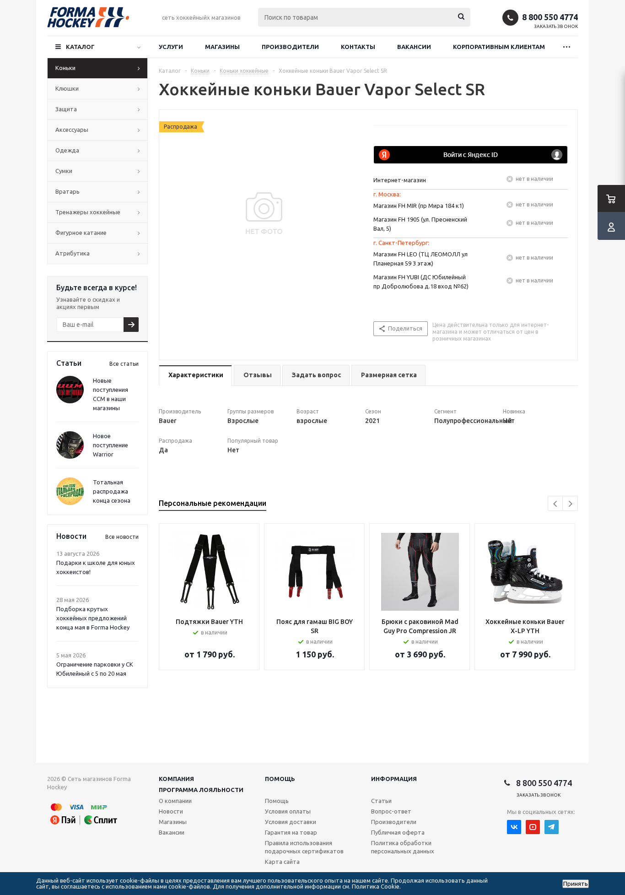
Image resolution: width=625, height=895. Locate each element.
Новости (171, 811)
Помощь (280, 779)
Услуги (171, 46)
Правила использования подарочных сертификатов (304, 847)
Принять (575, 883)
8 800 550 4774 (550, 17)
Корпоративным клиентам (499, 46)
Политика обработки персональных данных (402, 847)
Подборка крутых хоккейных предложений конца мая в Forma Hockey (92, 618)
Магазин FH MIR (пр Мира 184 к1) (418, 205)
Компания (176, 779)
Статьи (381, 800)
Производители (290, 46)
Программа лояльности (201, 790)
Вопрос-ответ (391, 811)
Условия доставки (290, 822)
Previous (555, 503)
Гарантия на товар (291, 832)
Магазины (222, 46)
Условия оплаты (288, 811)
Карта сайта (282, 861)
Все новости (122, 537)
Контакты (358, 46)
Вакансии (414, 46)
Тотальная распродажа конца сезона (111, 491)
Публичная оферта (398, 832)
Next (570, 503)
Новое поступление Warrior (110, 445)
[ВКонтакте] (514, 827)
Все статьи (124, 364)
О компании (175, 800)
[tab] (195, 375)
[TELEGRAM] (551, 827)
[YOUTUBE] (533, 827)
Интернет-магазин (399, 180)
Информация (394, 779)
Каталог (80, 46)
